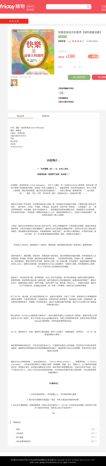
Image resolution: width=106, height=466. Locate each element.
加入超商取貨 (79, 77)
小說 (61, 93)
